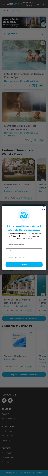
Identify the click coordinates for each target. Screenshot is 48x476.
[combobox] (23, 257)
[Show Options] (40, 257)
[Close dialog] (43, 208)
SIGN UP (24, 265)
